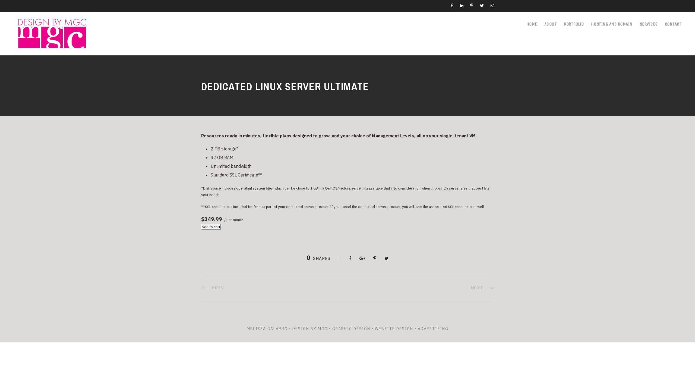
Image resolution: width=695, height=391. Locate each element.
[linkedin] (461, 5)
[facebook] (452, 5)
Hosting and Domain (612, 24)
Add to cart (211, 226)
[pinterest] (471, 5)
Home (531, 24)
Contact (673, 24)
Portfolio (574, 24)
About (550, 24)
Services (649, 24)
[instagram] (492, 5)
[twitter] (482, 5)
